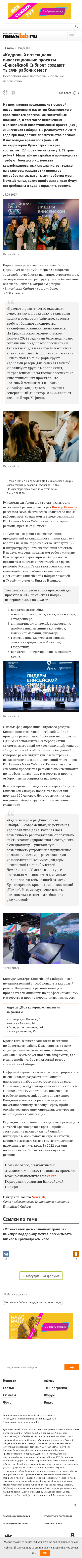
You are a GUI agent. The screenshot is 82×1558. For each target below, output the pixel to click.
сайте (52, 1175)
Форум (49, 1395)
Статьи (9, 48)
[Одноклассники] (74, 1536)
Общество (23, 48)
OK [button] (45, 1553)
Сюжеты (9, 1395)
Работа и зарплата (15, 1294)
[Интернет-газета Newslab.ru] (20, 35)
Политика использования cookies (22, 1421)
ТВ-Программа (55, 1388)
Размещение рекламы (15, 1523)
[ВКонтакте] (36, 1536)
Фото (7, 1402)
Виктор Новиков (64, 507)
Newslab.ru (5, 92)
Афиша (49, 1380)
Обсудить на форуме (43, 1275)
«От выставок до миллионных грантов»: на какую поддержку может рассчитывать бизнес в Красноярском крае (37, 1234)
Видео (49, 1402)
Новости (9, 1380)
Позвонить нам (53, 1523)
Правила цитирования (16, 1516)
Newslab (38, 1197)
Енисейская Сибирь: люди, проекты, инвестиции (33, 1302)
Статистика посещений (58, 1516)
